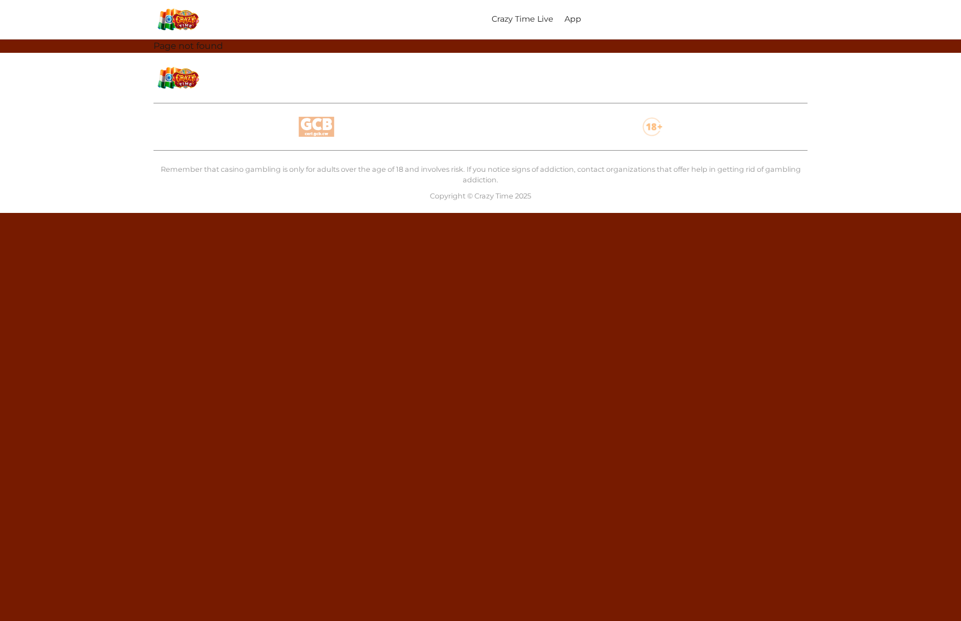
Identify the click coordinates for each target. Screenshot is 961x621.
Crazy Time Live (522, 19)
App (572, 19)
